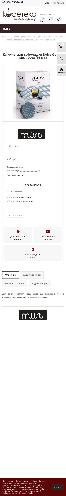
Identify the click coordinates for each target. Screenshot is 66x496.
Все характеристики (16, 175)
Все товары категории (20, 197)
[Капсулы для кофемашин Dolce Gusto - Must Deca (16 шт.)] (33, 119)
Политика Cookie (26, 493)
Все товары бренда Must (21, 201)
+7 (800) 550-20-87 (12, 2)
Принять (58, 487)
